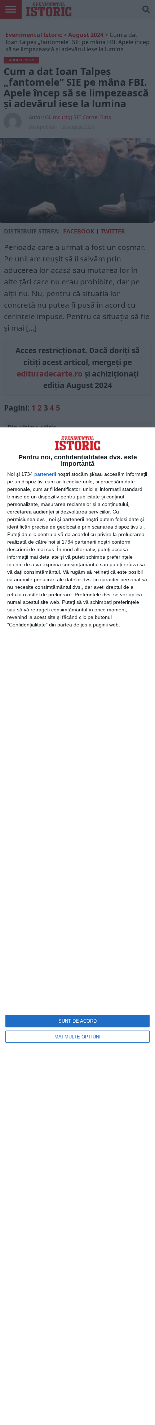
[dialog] (77, 926)
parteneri (44, 474)
